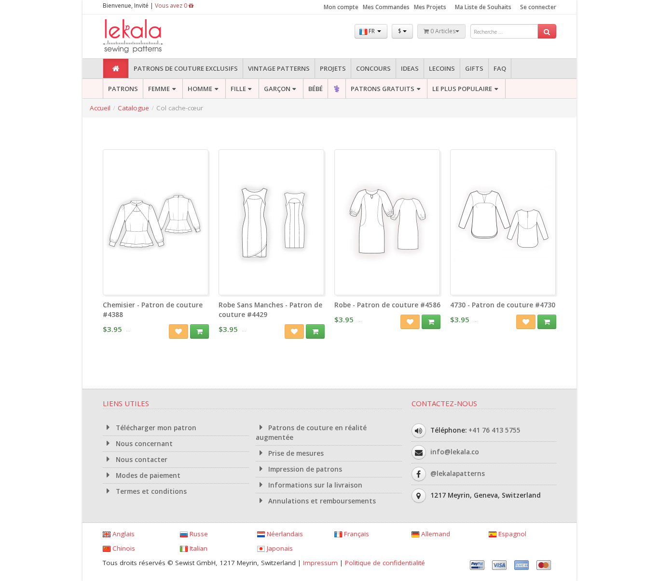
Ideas (410, 68)
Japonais (279, 548)
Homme (200, 88)
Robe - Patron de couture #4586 (387, 305)
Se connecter (538, 7)
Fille (238, 88)
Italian (197, 548)
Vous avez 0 (172, 5)
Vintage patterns (279, 68)
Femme (159, 88)
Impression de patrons (304, 469)
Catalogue (133, 108)
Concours (373, 68)
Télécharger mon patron (155, 427)
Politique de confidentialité (385, 562)
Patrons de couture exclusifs (186, 68)
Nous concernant (143, 443)
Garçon (277, 88)
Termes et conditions (150, 491)
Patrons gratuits (382, 88)
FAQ (500, 68)
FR (371, 31)
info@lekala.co (454, 452)
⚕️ (337, 88)
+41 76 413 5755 (494, 430)
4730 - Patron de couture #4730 (502, 305)
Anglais (122, 533)
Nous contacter (140, 459)
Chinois (122, 548)
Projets (333, 68)
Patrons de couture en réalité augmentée (311, 432)
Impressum (320, 562)
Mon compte (341, 7)
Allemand (434, 533)
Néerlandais (284, 533)
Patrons (123, 88)
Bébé (315, 88)
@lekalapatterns (457, 473)
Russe (198, 533)
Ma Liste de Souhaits (483, 7)
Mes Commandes (386, 7)
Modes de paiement (147, 475)
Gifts (474, 68)
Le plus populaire (462, 88)
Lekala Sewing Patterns (151, 36)
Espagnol (511, 533)
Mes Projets (430, 7)
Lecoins (442, 68)
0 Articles (442, 31)
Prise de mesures (295, 453)
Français (355, 533)
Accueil (100, 108)
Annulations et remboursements (321, 501)
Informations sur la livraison (314, 485)
